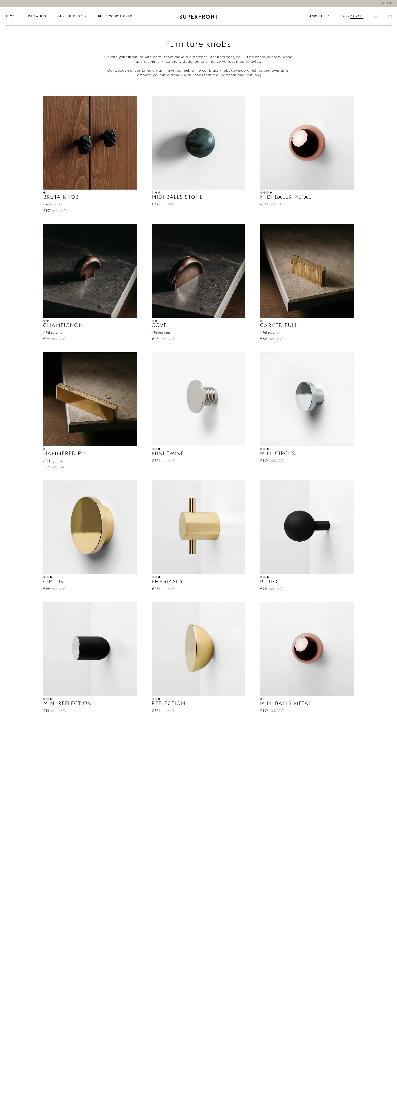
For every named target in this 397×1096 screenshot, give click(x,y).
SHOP (10, 16)
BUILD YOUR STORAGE (116, 16)
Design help (318, 16)
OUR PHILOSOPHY (72, 16)
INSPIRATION (36, 16)
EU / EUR (386, 3)
